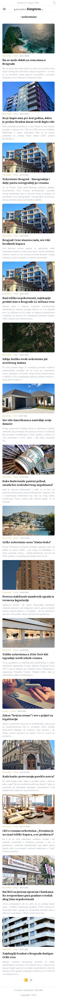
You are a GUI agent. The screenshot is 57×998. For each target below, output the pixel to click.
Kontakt (39, 990)
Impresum (28, 990)
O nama (18, 990)
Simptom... (35, 9)
